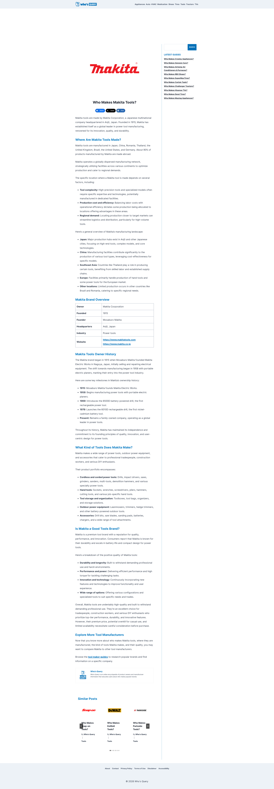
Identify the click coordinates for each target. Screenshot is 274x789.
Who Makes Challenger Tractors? (179, 86)
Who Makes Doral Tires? (175, 94)
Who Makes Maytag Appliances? (179, 98)
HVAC (153, 4)
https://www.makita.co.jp (117, 344)
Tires (177, 4)
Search (192, 47)
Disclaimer (152, 768)
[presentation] (89, 711)
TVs (196, 4)
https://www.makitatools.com (119, 339)
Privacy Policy (126, 768)
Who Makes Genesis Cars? (176, 63)
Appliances (140, 4)
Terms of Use (140, 768)
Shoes (171, 4)
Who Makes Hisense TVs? (175, 90)
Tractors (190, 4)
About (107, 768)
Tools (182, 4)
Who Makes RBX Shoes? (175, 74)
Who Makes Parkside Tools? (139, 726)
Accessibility (164, 768)
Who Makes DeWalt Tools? (113, 726)
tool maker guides (98, 657)
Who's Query (89, 734)
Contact (115, 768)
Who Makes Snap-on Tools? (87, 726)
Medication (162, 4)
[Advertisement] (137, 25)
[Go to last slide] (81, 726)
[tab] (110, 750)
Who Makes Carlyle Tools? (176, 82)
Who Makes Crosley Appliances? (179, 59)
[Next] (148, 726)
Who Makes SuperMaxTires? (177, 78)
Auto (148, 4)
